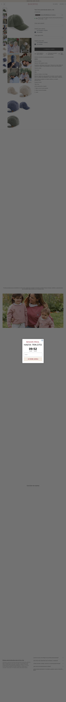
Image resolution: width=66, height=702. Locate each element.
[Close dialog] (42, 340)
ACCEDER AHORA (33, 359)
